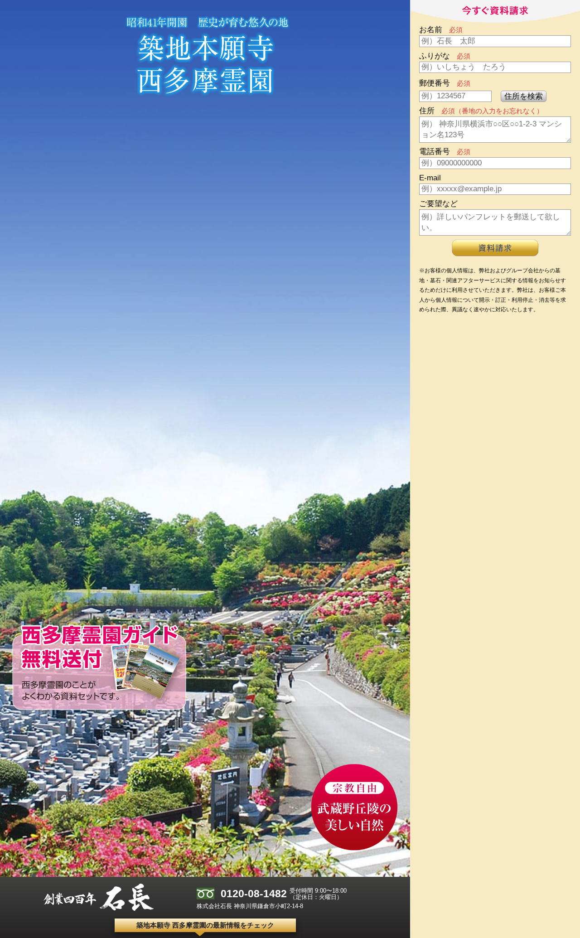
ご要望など (438, 203)
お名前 (441, 29)
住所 (481, 110)
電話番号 (444, 151)
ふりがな (444, 56)
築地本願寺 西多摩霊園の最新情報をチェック (205, 925)
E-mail (430, 178)
